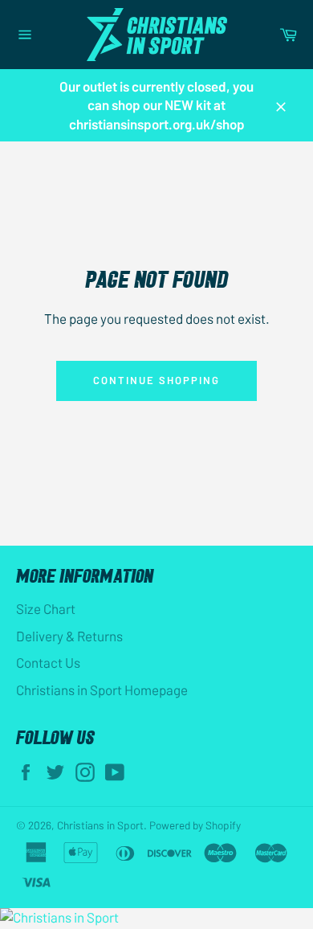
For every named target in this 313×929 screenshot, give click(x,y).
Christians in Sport (100, 825)
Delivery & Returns (69, 636)
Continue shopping (156, 380)
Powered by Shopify (195, 825)
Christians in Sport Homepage (102, 689)
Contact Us (48, 662)
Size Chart (45, 608)
